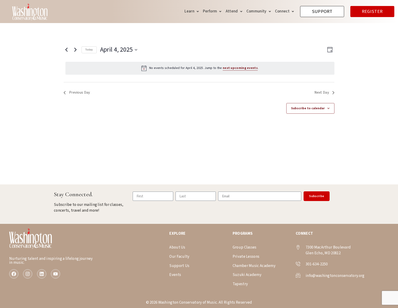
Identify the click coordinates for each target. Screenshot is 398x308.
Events (175, 275)
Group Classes (245, 247)
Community (256, 11)
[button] (191, 11)
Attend (232, 11)
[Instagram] (27, 273)
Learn (189, 11)
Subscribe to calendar (308, 108)
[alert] (199, 68)
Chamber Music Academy (254, 266)
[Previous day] (66, 50)
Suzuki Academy (247, 275)
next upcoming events (240, 68)
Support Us (179, 266)
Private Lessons (246, 256)
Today (89, 50)
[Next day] (75, 50)
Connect (282, 11)
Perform (210, 11)
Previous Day (79, 92)
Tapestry (240, 284)
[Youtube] (55, 273)
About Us (177, 247)
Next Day (321, 92)
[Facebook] (13, 273)
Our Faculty (179, 256)
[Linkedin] (41, 273)
